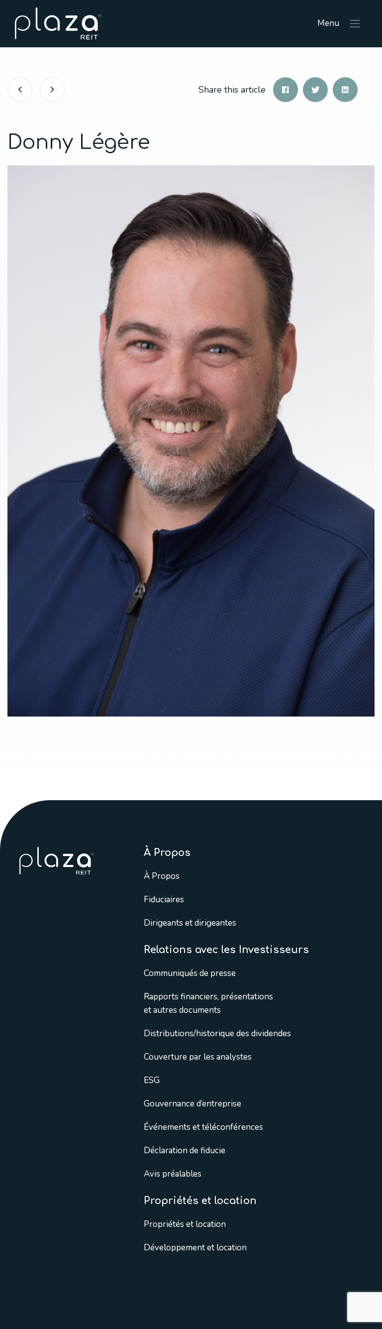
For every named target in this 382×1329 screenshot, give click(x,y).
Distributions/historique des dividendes (217, 1033)
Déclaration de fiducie (184, 1150)
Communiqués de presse (190, 973)
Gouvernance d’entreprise (192, 1103)
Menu (329, 23)
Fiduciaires (164, 899)
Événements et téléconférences (203, 1127)
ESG (152, 1080)
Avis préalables (172, 1174)
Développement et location (195, 1247)
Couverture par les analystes (198, 1057)
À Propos (162, 876)
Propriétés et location (185, 1224)
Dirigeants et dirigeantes (190, 923)
